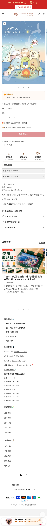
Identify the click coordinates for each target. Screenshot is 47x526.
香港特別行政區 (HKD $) (22, 489)
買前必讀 (7, 446)
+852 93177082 (20, 351)
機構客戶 (7, 466)
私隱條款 (7, 432)
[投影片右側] (28, 87)
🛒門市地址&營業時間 (23, 7)
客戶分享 (7, 428)
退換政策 (7, 461)
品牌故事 (7, 413)
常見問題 (7, 451)
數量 (3, 113)
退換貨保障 (10, 341)
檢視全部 (42, 242)
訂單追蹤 (7, 456)
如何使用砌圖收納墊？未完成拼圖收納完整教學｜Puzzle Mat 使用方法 (23, 278)
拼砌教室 (7, 418)
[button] (2, 14)
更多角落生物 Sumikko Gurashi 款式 (17, 204)
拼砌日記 (7, 423)
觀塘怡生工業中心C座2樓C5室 (19, 365)
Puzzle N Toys (20, 505)
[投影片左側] (18, 87)
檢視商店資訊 (8, 145)
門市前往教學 (9, 369)
